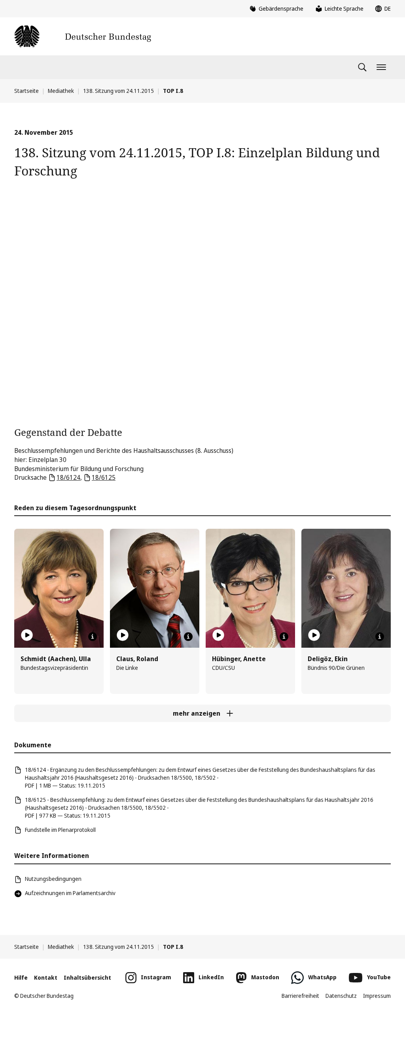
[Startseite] (82, 36)
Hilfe (21, 977)
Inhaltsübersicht (87, 977)
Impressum (377, 995)
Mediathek (61, 90)
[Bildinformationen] (92, 636)
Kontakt (45, 977)
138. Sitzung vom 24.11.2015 (118, 90)
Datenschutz (341, 995)
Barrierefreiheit (300, 995)
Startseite (26, 90)
